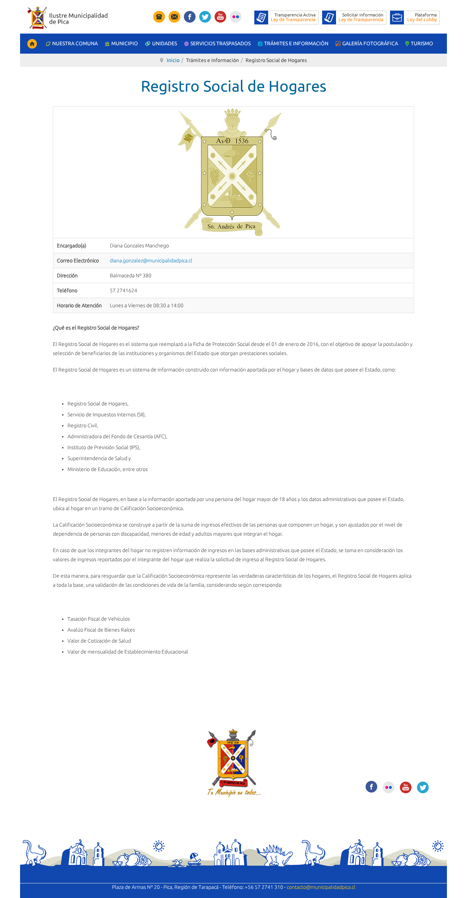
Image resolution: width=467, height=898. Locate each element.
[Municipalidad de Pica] (67, 18)
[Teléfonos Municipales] (159, 16)
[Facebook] (190, 16)
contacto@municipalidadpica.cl (321, 887)
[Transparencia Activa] (286, 17)
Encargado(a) (71, 245)
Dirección (67, 275)
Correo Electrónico (78, 260)
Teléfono (67, 290)
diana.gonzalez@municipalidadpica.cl (151, 260)
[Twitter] (205, 16)
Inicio (173, 60)
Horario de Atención (79, 305)
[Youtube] (220, 16)
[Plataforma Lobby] (415, 17)
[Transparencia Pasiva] (354, 17)
